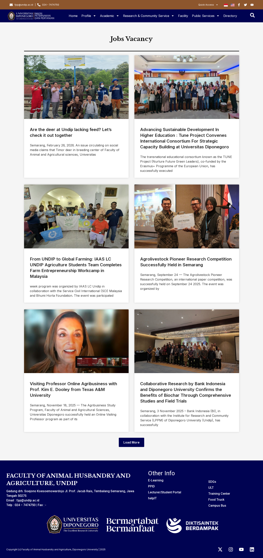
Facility (183, 16)
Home (73, 16)
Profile (86, 16)
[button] (131, 442)
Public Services (203, 16)
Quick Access (206, 4)
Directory (230, 16)
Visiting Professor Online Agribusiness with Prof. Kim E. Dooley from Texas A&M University (73, 389)
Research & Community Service (146, 16)
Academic (107, 16)
